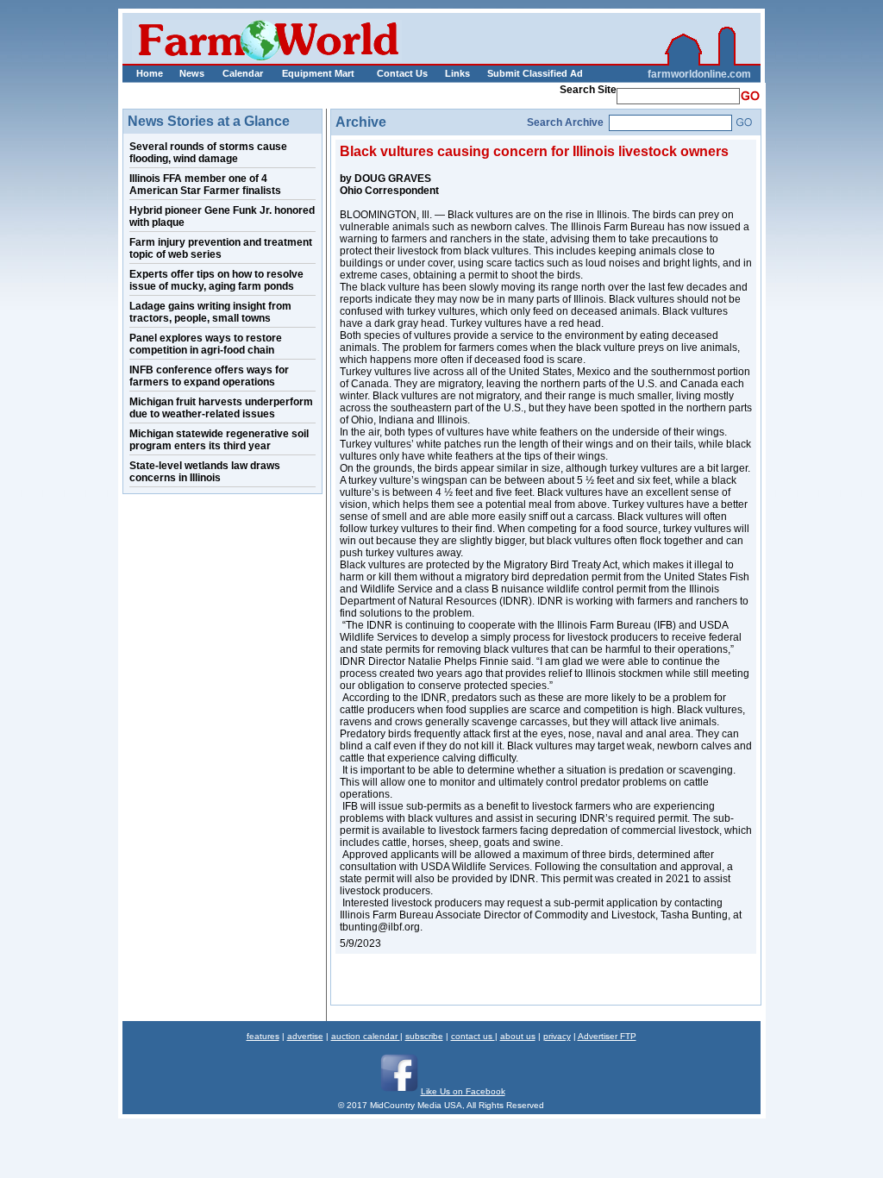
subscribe (424, 1036)
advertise (305, 1036)
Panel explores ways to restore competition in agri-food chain (205, 344)
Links (457, 73)
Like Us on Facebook (463, 1091)
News (191, 73)
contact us (473, 1036)
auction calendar (365, 1036)
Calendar (242, 73)
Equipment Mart (318, 73)
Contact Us (402, 73)
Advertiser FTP (607, 1036)
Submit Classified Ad (517, 73)
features (263, 1036)
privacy (557, 1036)
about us (517, 1036)
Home (149, 73)
